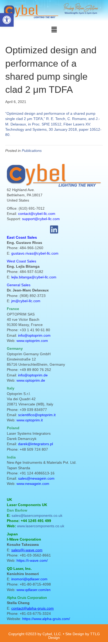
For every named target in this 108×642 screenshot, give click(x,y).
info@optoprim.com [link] (34, 335)
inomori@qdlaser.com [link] (29, 579)
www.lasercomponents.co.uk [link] (40, 526)
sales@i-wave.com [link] (26, 550)
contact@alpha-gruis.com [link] (32, 608)
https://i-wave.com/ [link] (32, 560)
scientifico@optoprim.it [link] (37, 415)
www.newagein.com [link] (33, 484)
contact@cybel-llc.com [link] (36, 213)
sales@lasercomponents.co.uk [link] (37, 515)
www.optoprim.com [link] (32, 341)
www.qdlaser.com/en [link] (34, 590)
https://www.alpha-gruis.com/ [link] (46, 619)
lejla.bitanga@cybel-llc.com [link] (33, 277)
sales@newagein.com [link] (36, 478)
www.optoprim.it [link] (30, 420)
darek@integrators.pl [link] (35, 444)
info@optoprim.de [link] (33, 375)
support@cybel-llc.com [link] (41, 219)
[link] (7, 20)
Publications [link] (32, 150)
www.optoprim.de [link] (31, 380)
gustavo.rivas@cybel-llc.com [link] (34, 253)
